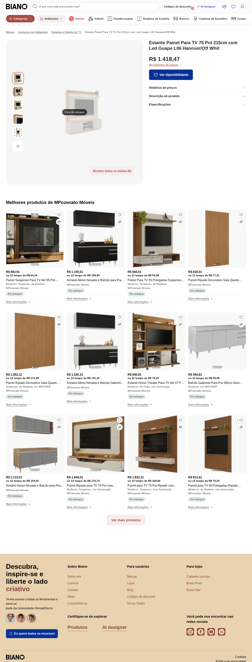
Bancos (184, 18)
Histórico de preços (163, 87)
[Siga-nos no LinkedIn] (221, 632)
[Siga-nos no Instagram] (190, 632)
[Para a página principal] (17, 6)
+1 (18, 146)
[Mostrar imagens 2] (18, 92)
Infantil (99, 18)
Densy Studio (136, 603)
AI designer (208, 6)
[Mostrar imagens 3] (18, 105)
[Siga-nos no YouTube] (211, 632)
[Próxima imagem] (61, 237)
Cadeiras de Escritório (213, 18)
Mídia (71, 596)
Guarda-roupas (123, 18)
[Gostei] (59, 215)
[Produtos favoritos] (233, 6)
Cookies (240, 656)
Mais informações (16, 301)
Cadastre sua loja (198, 576)
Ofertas (79, 18)
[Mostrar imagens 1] (18, 78)
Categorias (21, 18)
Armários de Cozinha (156, 18)
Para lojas (194, 566)
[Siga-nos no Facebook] (200, 632)
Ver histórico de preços (164, 64)
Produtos (77, 627)
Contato (73, 590)
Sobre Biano (77, 566)
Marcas (132, 576)
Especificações (160, 104)
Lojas (130, 583)
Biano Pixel (194, 583)
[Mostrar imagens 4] (18, 119)
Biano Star (194, 590)
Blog (130, 590)
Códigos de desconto (179, 7)
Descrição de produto (164, 96)
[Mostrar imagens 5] (18, 133)
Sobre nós (74, 576)
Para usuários (138, 566)
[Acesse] (242, 6)
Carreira (73, 583)
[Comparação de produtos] (224, 6)
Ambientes (51, 18)
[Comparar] (59, 222)
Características (77, 603)
